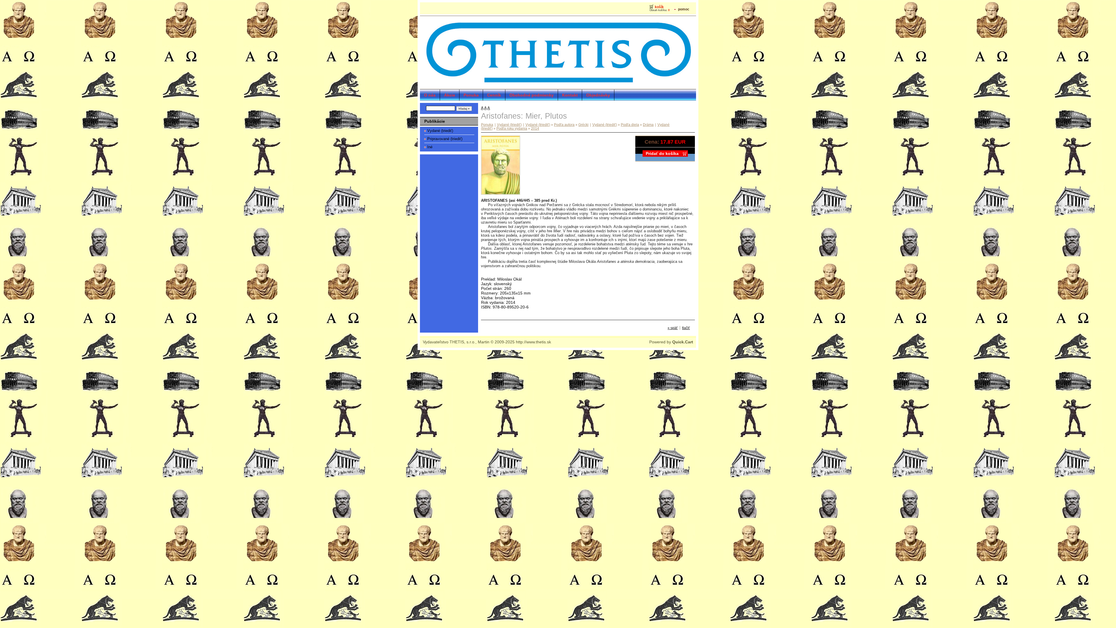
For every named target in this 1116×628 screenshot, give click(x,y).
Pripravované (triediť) (444, 139)
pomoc (683, 9)
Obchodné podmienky (531, 95)
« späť (673, 328)
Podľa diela (630, 124)
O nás (430, 95)
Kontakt (570, 95)
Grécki (583, 124)
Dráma (648, 124)
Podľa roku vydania (511, 128)
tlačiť (686, 328)
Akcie (449, 95)
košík (659, 7)
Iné (429, 147)
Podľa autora (564, 124)
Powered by (671, 342)
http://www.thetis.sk (533, 342)
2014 (535, 128)
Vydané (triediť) (440, 131)
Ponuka (471, 95)
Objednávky (598, 95)
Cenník (494, 95)
